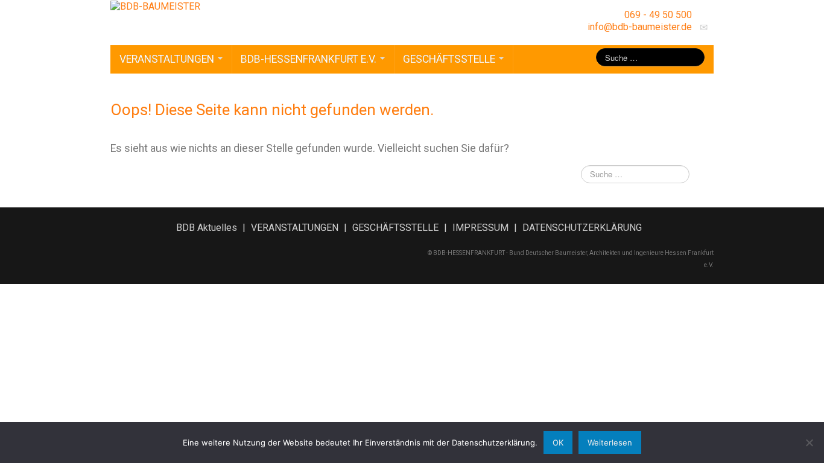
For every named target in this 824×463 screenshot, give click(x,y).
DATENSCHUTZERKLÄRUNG (582, 227)
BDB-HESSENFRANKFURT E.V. (310, 59)
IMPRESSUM (480, 227)
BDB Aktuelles (206, 227)
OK (558, 442)
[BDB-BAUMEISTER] (155, 5)
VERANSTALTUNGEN (168, 59)
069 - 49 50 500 (658, 14)
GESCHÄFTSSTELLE (450, 59)
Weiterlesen (610, 442)
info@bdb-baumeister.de (640, 27)
